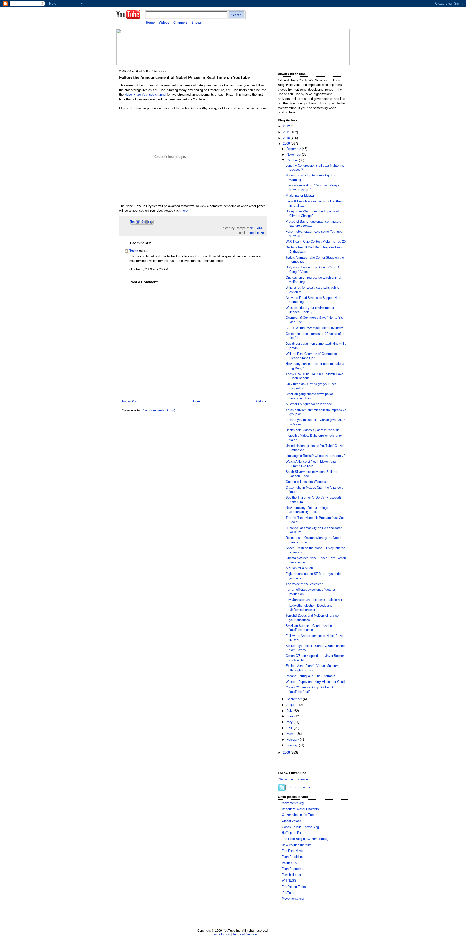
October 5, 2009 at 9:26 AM (148, 269)
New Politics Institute (297, 845)
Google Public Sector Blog (300, 827)
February (293, 739)
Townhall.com (291, 875)
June (290, 716)
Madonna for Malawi (300, 195)
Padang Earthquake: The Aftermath (310, 676)
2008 (287, 752)
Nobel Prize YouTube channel (145, 94)
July (290, 710)
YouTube (288, 893)
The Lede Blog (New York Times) (305, 839)
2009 (287, 143)
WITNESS (289, 880)
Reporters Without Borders (300, 809)
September (295, 699)
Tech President (292, 857)
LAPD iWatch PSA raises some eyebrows (315, 328)
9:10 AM (256, 228)
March (291, 734)
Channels (180, 22)
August (291, 705)
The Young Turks (294, 886)
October (293, 160)
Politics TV (289, 863)
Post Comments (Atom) (158, 410)
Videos (164, 22)
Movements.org (293, 803)
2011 (287, 132)
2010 (287, 138)
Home (150, 22)
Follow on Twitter (298, 787)
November (294, 154)
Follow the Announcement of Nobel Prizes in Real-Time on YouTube (184, 77)
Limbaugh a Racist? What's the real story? (315, 456)
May (290, 722)
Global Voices (291, 821)
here (185, 210)
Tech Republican (293, 869)
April (290, 728)
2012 (287, 126)
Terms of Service (245, 934)
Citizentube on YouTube (298, 815)
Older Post (263, 401)
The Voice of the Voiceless (304, 584)
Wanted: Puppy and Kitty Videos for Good (315, 682)
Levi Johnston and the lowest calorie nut (314, 600)
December (294, 149)
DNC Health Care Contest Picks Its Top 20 (316, 241)
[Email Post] (263, 228)
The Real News (292, 851)
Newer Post (130, 401)
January (293, 745)
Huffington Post (293, 833)
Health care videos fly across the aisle (313, 430)
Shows (196, 22)
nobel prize (256, 232)
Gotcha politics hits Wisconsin (307, 482)
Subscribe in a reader (294, 779)
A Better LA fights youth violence (309, 404)
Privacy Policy (219, 934)
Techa (133, 250)
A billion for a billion (299, 568)
